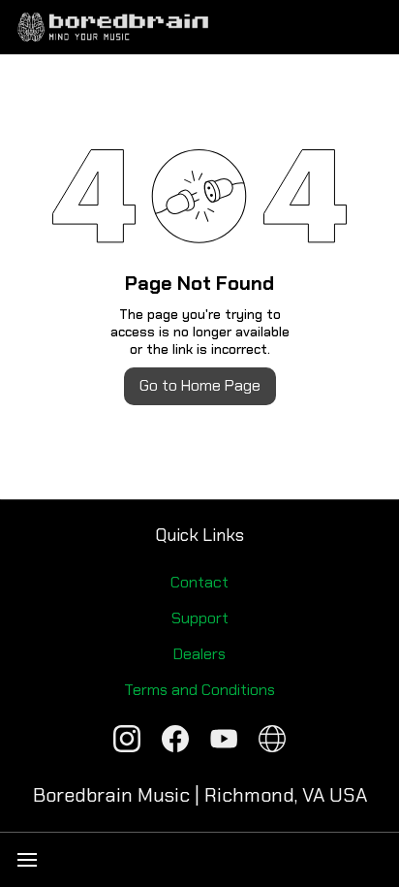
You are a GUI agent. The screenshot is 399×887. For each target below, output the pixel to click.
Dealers (199, 654)
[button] (372, 859)
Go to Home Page (200, 385)
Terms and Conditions (199, 690)
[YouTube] (223, 738)
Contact (199, 582)
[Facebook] (175, 738)
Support (200, 618)
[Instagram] (126, 738)
